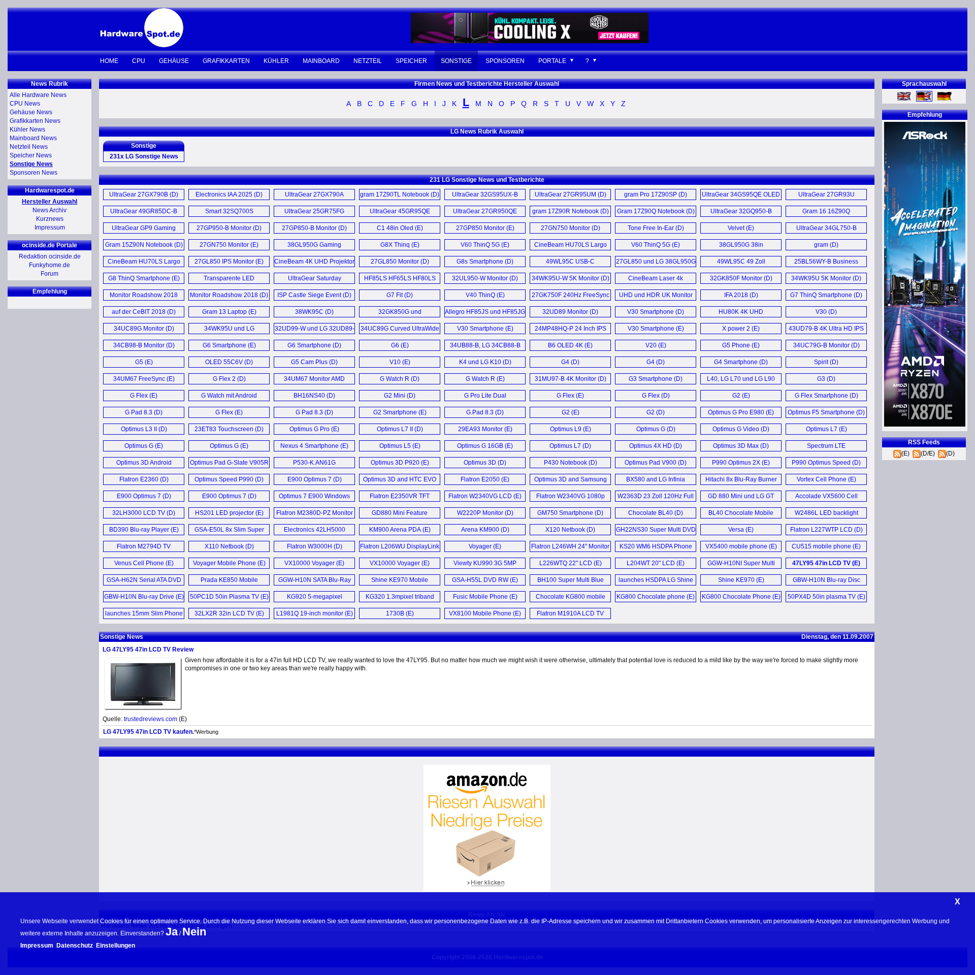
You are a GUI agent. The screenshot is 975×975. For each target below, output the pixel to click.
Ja (172, 931)
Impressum (50, 227)
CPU (138, 60)
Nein (194, 931)
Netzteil (367, 60)
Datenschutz (74, 945)
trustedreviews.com (150, 719)
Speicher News (31, 155)
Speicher (411, 60)
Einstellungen (115, 945)
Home (109, 60)
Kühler (276, 60)
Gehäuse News (31, 112)
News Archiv (49, 210)
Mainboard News (33, 138)
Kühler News (27, 129)
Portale (552, 60)
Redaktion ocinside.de (50, 256)
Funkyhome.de (49, 265)
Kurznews (49, 218)
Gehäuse (174, 60)
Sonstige (456, 60)
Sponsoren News (33, 172)
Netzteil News (29, 146)
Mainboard (321, 60)
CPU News (25, 103)
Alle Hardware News (38, 95)
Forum (49, 273)
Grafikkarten (226, 60)
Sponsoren (505, 60)
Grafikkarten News (35, 120)
